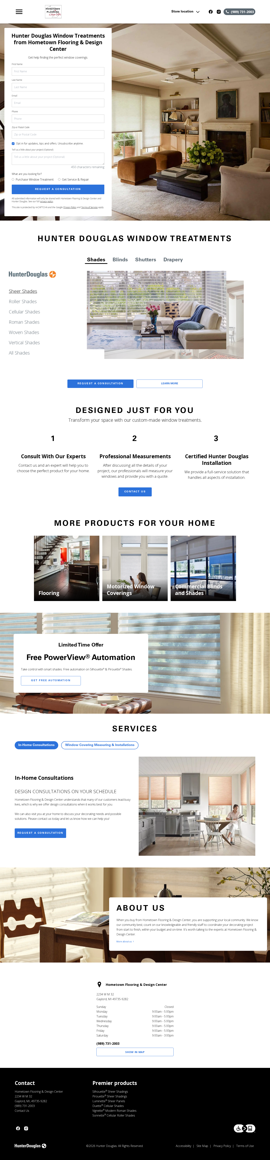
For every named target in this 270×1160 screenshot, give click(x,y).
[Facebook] (210, 11)
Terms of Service (89, 207)
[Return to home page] (86, 12)
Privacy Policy (69, 207)
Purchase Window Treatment (35, 179)
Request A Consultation (100, 383)
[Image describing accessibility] (244, 1128)
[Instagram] (218, 11)
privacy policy (46, 201)
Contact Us (135, 492)
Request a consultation (40, 833)
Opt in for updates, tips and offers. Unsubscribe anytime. (49, 143)
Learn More (169, 383)
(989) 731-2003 (107, 1043)
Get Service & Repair (75, 179)
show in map (135, 1052)
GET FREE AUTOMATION (51, 680)
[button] (19, 11)
